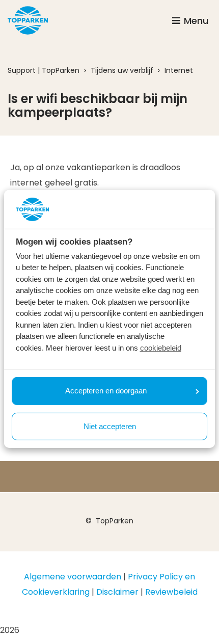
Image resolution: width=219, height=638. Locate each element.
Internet (179, 70)
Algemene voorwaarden (72, 576)
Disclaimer (117, 592)
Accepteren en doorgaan (106, 390)
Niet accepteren (110, 426)
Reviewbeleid (171, 592)
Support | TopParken (43, 70)
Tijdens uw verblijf (122, 70)
